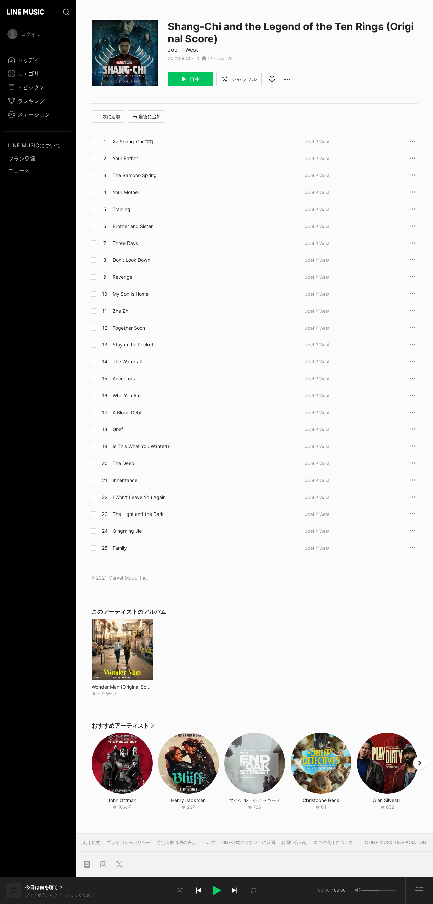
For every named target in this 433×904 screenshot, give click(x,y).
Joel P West (183, 49)
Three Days (125, 243)
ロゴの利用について (333, 842)
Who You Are (127, 395)
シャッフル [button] (243, 79)
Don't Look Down (131, 260)
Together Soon (129, 328)
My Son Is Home (131, 294)
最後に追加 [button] (150, 116)
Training (121, 209)
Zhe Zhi (121, 311)
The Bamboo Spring (135, 175)
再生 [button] (194, 79)
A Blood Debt (127, 412)
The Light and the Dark (138, 514)
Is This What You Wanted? (141, 446)
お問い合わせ (294, 842)
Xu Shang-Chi (128, 141)
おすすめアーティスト (123, 727)
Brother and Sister (133, 226)
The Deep (123, 463)
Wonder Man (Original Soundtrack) (122, 687)
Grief (118, 429)
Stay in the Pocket (133, 345)
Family (120, 548)
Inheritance (125, 480)
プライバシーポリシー (129, 842)
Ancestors (124, 378)
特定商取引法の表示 (176, 842)
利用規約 (91, 842)
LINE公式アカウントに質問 (248, 842)
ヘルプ (208, 842)
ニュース (19, 170)
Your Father (125, 158)
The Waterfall (127, 361)
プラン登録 (21, 158)
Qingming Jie (127, 531)
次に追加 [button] (111, 116)
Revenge (122, 277)
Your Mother (126, 192)
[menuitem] (38, 60)
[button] (216, 890)
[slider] (370, 890)
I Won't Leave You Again (139, 497)
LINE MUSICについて (34, 145)
